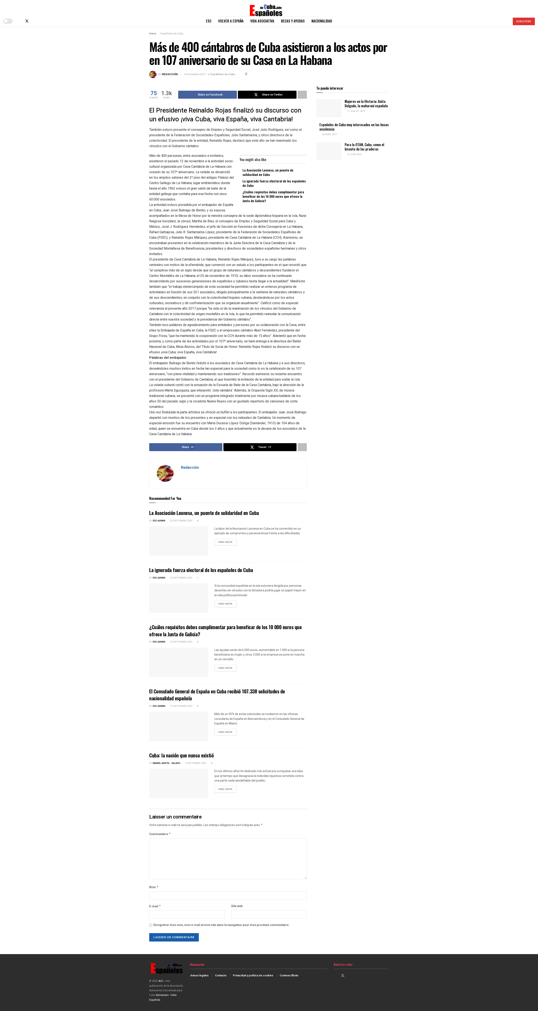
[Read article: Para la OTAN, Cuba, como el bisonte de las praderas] (329, 151)
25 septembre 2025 (180, 521)
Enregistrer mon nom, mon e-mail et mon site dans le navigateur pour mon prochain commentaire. (221, 925)
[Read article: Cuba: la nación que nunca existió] (178, 783)
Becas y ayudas (293, 21)
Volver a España (231, 21)
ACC (161, 981)
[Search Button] (505, 21)
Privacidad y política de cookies (253, 975)
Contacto (221, 975)
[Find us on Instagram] (34, 21)
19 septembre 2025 (180, 706)
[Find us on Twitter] (27, 21)
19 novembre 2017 (195, 74)
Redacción (170, 74)
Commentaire (160, 834)
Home (152, 33)
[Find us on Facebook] (19, 21)
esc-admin (159, 521)
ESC (208, 21)
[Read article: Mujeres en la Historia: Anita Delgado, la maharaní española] (329, 108)
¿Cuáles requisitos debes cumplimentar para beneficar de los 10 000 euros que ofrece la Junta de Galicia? (273, 196)
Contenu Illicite (289, 975)
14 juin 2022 (354, 154)
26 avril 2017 (329, 134)
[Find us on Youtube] (41, 21)
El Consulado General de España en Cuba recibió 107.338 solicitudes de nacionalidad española (217, 694)
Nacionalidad (321, 21)
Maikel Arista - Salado (166, 763)
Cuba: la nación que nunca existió (181, 755)
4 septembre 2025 (195, 763)
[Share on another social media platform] (302, 95)
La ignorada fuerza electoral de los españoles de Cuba (274, 183)
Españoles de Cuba (172, 33)
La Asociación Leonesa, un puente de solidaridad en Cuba (268, 172)
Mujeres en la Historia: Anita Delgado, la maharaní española (366, 103)
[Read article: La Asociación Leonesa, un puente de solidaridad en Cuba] (178, 541)
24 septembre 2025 (180, 642)
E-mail (155, 906)
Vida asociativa (262, 21)
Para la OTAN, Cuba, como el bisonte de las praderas (364, 147)
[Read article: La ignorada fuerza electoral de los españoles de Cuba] (178, 598)
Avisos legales (199, 975)
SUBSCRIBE (523, 21)
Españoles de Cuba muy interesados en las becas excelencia (354, 127)
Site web (237, 906)
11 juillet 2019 (356, 111)
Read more (227, 542)
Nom (154, 887)
